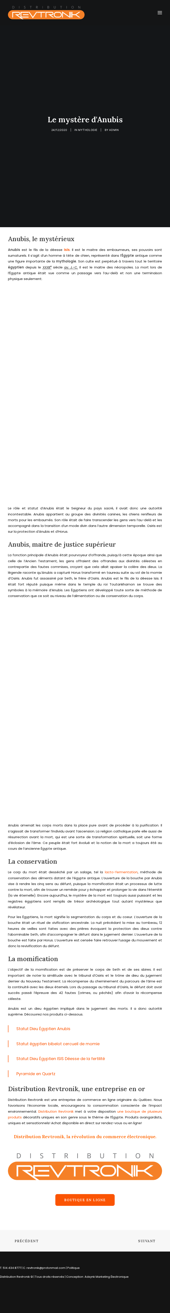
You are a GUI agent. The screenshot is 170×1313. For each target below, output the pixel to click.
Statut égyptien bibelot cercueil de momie (58, 1044)
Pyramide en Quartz (35, 1073)
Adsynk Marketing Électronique (107, 1277)
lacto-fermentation (121, 872)
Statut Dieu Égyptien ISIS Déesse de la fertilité (60, 1058)
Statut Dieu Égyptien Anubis (43, 1028)
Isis (67, 249)
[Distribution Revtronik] (46, 12)
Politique (73, 1268)
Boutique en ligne (85, 1200)
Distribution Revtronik (55, 1111)
